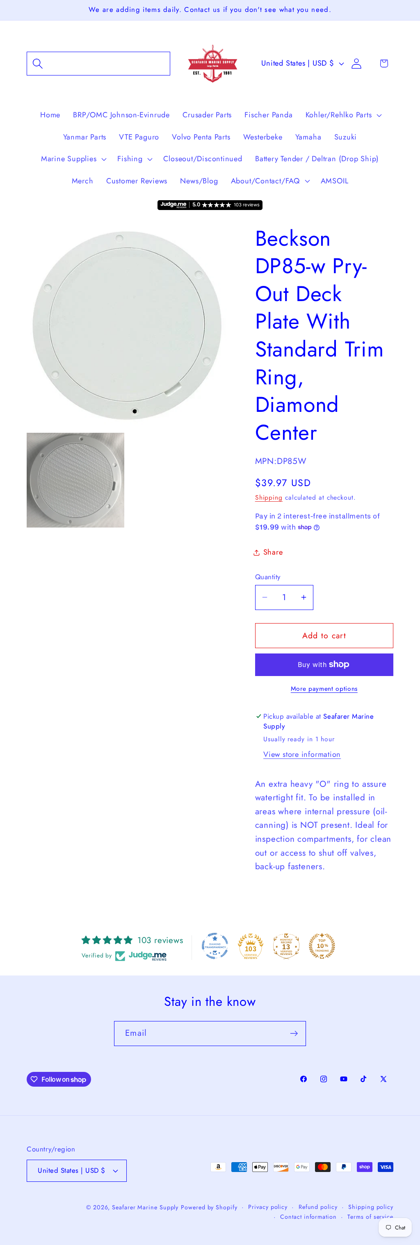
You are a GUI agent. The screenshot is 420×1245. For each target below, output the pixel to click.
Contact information (308, 1217)
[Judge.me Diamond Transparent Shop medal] (215, 946)
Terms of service (370, 1217)
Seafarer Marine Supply (145, 1207)
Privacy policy (268, 1207)
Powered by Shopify (209, 1207)
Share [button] (273, 552)
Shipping (269, 497)
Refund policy (318, 1207)
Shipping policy (370, 1207)
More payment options (324, 688)
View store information (302, 754)
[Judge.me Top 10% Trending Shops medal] (322, 946)
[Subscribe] (294, 1033)
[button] (98, 63)
